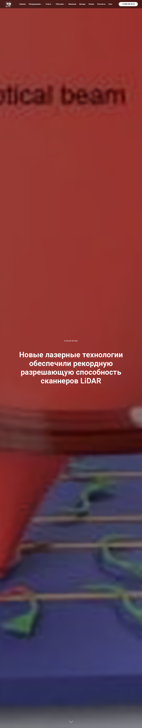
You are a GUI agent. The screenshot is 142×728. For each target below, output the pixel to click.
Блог (110, 4)
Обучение (60, 4)
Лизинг (91, 4)
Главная (22, 4)
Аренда (82, 4)
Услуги (48, 4)
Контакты (101, 4)
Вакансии (72, 4)
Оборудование (35, 4)
